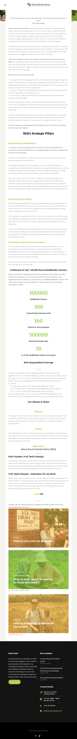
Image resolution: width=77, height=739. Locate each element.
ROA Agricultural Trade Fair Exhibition (51, 678)
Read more (14, 682)
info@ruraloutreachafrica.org (52, 711)
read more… (36, 488)
